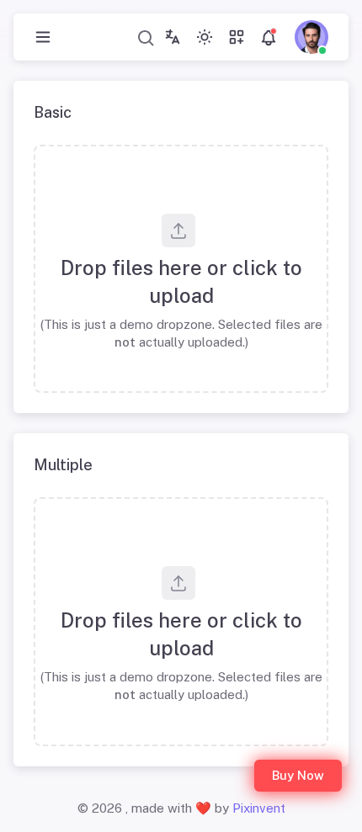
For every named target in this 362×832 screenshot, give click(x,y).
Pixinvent (258, 808)
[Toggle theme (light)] (205, 37)
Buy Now (298, 775)
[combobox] (146, 37)
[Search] (146, 37)
